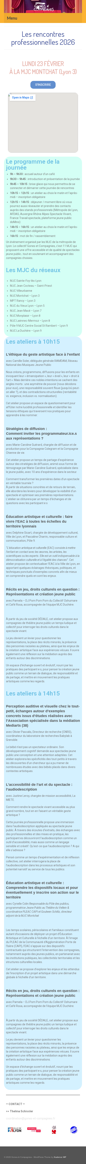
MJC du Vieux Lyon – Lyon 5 (27, 305)
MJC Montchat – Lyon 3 (25, 295)
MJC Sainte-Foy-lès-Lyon (25, 280)
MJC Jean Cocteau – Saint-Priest (31, 285)
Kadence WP (60, 1157)
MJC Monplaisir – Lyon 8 (25, 315)
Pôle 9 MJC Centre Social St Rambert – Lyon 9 (39, 325)
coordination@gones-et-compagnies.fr (30, 1118)
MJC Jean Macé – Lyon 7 (25, 310)
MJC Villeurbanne (21, 290)
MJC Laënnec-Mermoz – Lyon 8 (30, 320)
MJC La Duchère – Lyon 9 (26, 330)
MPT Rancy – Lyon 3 (22, 300)
